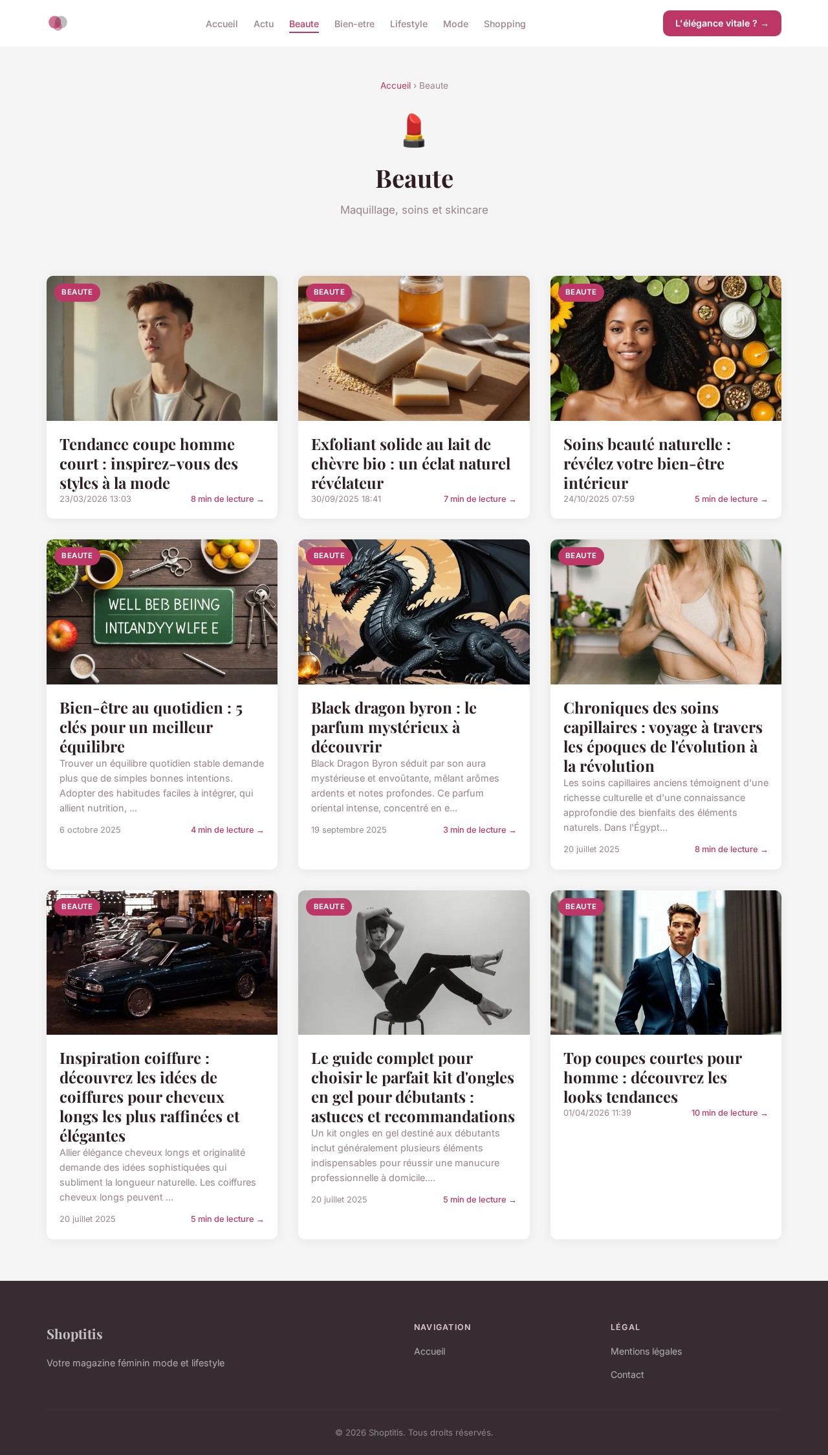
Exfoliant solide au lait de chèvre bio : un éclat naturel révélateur (410, 463)
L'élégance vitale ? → (722, 22)
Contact (627, 1374)
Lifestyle (409, 22)
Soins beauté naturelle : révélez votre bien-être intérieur (647, 463)
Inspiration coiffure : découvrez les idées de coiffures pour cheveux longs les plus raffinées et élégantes (149, 1096)
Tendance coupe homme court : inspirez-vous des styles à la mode (149, 463)
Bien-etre (354, 22)
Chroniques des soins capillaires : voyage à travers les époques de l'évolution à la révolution (663, 736)
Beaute (304, 22)
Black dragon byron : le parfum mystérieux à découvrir (394, 726)
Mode (455, 22)
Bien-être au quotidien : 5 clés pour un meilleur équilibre (151, 726)
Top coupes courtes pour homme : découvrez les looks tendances (652, 1077)
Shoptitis (75, 1333)
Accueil (222, 22)
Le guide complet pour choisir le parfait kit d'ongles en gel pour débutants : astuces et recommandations (413, 1086)
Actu (264, 22)
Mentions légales (646, 1351)
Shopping (505, 22)
